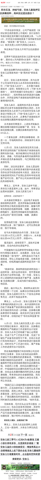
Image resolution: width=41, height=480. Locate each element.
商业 (22, 2)
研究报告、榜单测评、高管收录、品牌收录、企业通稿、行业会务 (20, 473)
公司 (29, 2)
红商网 (10, 6)
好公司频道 (17, 6)
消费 (25, 2)
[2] (18, 435)
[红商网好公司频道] (4, 2)
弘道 (38, 2)
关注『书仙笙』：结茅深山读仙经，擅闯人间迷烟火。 (20, 471)
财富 (35, 2)
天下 (32, 2)
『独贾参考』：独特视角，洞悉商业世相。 (20, 463)
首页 (19, 2)
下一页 (24, 435)
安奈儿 (26, 459)
